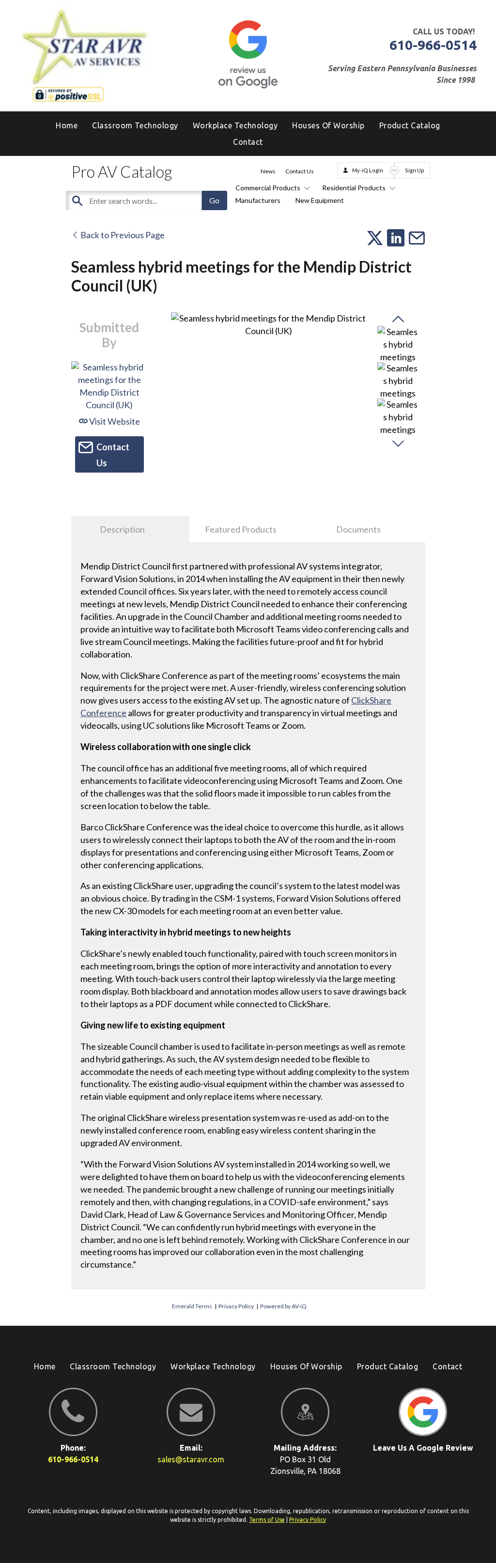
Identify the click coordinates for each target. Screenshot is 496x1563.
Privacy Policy (236, 1306)
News (268, 171)
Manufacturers (257, 200)
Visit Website (114, 421)
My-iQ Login (367, 170)
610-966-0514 (433, 44)
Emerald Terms (192, 1306)
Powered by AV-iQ (283, 1306)
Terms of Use (267, 1520)
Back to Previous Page (122, 235)
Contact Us (299, 171)
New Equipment (319, 200)
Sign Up (414, 170)
